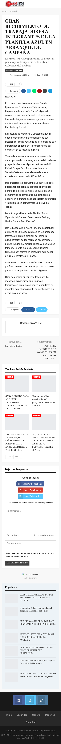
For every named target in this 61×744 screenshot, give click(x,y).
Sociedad (31, 722)
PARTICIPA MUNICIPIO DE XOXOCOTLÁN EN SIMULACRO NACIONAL (46, 352)
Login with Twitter (32, 496)
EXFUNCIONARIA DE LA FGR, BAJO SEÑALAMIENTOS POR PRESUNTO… (38, 622)
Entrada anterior (13, 346)
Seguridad (22, 715)
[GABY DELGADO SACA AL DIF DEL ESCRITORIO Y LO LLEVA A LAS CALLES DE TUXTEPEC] (17, 383)
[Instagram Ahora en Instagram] (42, 700)
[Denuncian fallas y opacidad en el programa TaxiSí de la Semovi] (44, 383)
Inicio (9, 715)
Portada (18, 70)
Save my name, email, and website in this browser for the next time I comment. (31, 555)
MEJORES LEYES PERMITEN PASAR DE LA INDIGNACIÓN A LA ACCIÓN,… (37, 637)
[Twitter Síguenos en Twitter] (30, 700)
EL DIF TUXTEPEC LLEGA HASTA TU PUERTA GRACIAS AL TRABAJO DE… (38, 675)
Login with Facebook (32, 484)
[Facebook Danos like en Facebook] (19, 700)
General (9, 70)
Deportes (50, 715)
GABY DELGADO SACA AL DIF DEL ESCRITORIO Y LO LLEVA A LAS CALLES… (36, 598)
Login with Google (32, 490)
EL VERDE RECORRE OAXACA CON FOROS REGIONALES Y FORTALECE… (36, 650)
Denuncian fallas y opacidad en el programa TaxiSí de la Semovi (36, 609)
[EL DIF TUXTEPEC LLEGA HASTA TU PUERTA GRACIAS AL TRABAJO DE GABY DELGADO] (11, 677)
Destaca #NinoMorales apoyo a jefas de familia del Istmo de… (37, 662)
